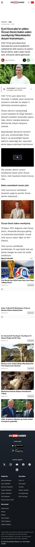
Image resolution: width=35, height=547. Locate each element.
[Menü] (2, 2)
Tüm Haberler (5, 496)
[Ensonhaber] (17, 2)
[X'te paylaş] (24, 60)
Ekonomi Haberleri (7, 487)
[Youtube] (17, 464)
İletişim (3, 515)
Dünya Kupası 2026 (7, 500)
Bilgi (10, 22)
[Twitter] (4, 464)
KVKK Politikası (6, 521)
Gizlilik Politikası (6, 524)
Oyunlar (21, 487)
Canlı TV (21, 480)
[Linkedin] (17, 469)
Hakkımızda (5, 508)
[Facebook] (23, 464)
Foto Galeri (22, 483)
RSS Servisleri (23, 496)
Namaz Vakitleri (24, 490)
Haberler (4, 22)
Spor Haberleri (5, 483)
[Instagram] (10, 464)
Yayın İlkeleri (5, 518)
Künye (3, 511)
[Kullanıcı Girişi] (28, 2)
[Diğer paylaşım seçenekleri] (32, 60)
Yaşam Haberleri (6, 490)
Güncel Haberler (6, 480)
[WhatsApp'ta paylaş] (28, 60)
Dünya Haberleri (6, 493)
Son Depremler (23, 493)
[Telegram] (29, 464)
